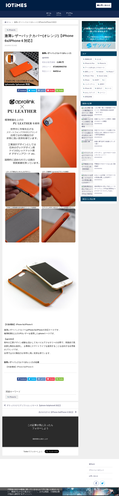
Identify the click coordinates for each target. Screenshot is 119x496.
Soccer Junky (103, 76)
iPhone (87, 80)
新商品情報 (88, 96)
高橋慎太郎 (88, 59)
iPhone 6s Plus (89, 63)
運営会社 (92, 464)
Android (100, 71)
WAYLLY (99, 88)
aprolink (45, 58)
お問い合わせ (104, 5)
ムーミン (102, 92)
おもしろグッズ (90, 92)
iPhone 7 (111, 71)
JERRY (102, 84)
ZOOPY (96, 80)
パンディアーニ (90, 84)
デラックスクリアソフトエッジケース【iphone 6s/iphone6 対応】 (34, 405)
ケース (109, 88)
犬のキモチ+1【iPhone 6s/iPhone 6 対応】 (56, 412)
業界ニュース (89, 71)
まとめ (99, 59)
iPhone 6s (12, 30)
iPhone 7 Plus (89, 76)
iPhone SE (88, 88)
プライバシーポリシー (96, 470)
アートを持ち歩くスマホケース (94, 67)
